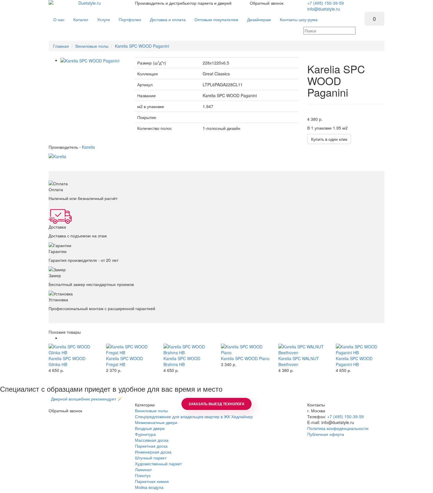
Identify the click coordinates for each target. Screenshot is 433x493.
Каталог (80, 19)
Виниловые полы (91, 46)
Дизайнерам (259, 19)
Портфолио (130, 19)
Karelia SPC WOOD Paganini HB (354, 361)
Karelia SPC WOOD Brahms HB (181, 361)
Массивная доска (151, 440)
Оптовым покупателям (216, 19)
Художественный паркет (158, 463)
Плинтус (143, 475)
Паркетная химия (152, 481)
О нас (59, 19)
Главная (61, 46)
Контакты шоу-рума (299, 19)
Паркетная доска (151, 446)
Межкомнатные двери (156, 422)
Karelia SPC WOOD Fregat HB (124, 361)
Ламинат (143, 469)
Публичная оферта (325, 434)
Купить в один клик (329, 139)
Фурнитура (145, 434)
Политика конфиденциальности (337, 428)
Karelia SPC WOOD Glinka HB (67, 361)
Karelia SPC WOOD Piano (245, 358)
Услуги (103, 19)
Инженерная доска (153, 452)
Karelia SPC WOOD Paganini (142, 46)
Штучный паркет (150, 458)
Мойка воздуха (149, 487)
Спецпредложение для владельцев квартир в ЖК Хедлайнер (194, 416)
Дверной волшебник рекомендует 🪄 (85, 399)
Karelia (88, 147)
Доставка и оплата (168, 19)
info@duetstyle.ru (323, 9)
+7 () (325, 3)
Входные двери (150, 428)
